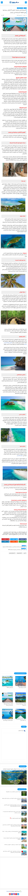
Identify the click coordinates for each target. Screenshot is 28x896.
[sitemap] (18, 894)
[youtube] (10, 894)
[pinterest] (16, 894)
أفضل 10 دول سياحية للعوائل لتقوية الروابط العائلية (15, 769)
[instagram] (14, 894)
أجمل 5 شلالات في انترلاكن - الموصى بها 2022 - (12, 844)
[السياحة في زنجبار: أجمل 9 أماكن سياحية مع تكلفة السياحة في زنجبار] (7, 697)
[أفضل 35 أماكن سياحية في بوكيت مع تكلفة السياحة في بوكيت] (20, 697)
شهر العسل (20, 455)
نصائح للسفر (11, 553)
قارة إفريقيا (20, 8)
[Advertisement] (14, 612)
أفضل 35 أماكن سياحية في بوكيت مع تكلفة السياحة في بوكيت (21, 704)
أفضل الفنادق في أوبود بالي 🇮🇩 (15, 818)
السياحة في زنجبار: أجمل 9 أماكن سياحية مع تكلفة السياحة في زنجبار (8, 704)
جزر (25, 8)
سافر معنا (8, 891)
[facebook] (12, 894)
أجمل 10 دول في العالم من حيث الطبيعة (13, 791)
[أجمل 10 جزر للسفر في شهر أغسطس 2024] (7, 681)
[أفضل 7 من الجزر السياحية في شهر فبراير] (20, 714)
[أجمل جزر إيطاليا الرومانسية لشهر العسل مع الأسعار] (7, 714)
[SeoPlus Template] (21, 891)
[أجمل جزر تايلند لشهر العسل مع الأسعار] (20, 681)
